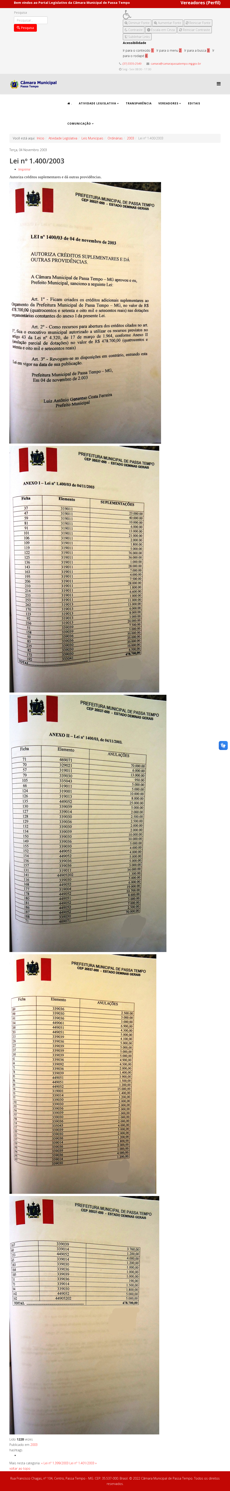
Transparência (139, 103)
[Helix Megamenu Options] (219, 83)
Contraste (135, 30)
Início (40, 138)
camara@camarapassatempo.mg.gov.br (176, 64)
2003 (130, 138)
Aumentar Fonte (169, 23)
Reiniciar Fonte (199, 23)
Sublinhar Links (138, 37)
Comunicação (79, 123)
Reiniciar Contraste (196, 30)
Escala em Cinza (162, 30)
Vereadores (168, 103)
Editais (194, 103)
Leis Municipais (92, 138)
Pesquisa (20, 12)
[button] (167, 15)
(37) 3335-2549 (132, 64)
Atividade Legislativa (97, 103)
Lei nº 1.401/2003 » (83, 1463)
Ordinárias (115, 138)
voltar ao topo (19, 1468)
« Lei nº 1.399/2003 (55, 1463)
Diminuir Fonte (139, 23)
